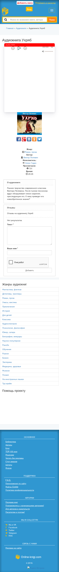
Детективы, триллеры (12, 293)
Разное (5, 353)
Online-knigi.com (31, 557)
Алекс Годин (30, 162)
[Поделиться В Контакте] (29, 139)
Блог (7, 448)
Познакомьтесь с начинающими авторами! (24, 505)
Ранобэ (5, 345)
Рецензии (9, 454)
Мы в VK (12, 525)
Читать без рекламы (14, 458)
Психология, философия (13, 327)
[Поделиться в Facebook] (18, 139)
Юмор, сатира (8, 332)
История (6, 310)
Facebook (13, 527)
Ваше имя (12, 248)
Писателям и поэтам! (15, 512)
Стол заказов (11, 461)
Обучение (6, 349)
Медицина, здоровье (11, 366)
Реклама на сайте (13, 548)
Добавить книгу (25, 2)
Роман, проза (31, 151)
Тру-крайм (7, 383)
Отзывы (11, 207)
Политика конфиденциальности (19, 490)
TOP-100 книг (11, 451)
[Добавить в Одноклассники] (34, 139)
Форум (8, 468)
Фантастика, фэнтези (11, 289)
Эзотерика (7, 362)
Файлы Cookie (11, 486)
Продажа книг (11, 502)
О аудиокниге (13, 182)
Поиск (52, 19)
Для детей (7, 315)
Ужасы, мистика (9, 302)
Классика (6, 319)
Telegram (13, 533)
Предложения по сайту (15, 483)
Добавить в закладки (46, 2)
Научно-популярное (11, 340)
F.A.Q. (8, 480)
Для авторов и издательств (17, 508)
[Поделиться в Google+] (24, 139)
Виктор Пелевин (30, 157)
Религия (6, 370)
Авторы (8, 444)
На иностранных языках (13, 379)
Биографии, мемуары (12, 336)
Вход (29, 9)
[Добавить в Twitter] (39, 139)
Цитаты (8, 464)
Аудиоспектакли (9, 323)
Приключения (8, 306)
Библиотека (10, 441)
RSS (10, 536)
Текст (10, 224)
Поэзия (5, 374)
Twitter (11, 530)
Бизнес (5, 357)
